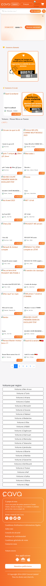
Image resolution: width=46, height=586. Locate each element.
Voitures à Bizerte (23, 451)
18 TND (42, 220)
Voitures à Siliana (23, 480)
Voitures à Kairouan (23, 435)
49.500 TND (18, 196)
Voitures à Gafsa (23, 476)
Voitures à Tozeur (23, 468)
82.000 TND (40, 360)
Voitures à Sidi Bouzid (23, 464)
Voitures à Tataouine (23, 443)
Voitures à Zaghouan (23, 431)
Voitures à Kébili (23, 426)
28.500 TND (18, 337)
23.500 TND (18, 243)
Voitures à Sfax (23, 422)
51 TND (42, 173)
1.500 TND (41, 266)
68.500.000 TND (39, 150)
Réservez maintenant (33, 27)
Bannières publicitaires (23, 566)
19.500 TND (18, 313)
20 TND (19, 360)
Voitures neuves (10, 551)
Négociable (41, 196)
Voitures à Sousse (23, 410)
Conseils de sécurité (12, 533)
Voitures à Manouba (23, 439)
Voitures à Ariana (23, 397)
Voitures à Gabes (23, 402)
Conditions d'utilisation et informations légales (23, 525)
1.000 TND (19, 266)
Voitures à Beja (23, 484)
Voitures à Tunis (23, 393)
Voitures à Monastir (23, 406)
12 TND (42, 313)
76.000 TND (16, 114)
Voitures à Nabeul (23, 414)
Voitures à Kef (23, 472)
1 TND (20, 150)
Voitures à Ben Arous (23, 389)
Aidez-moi (9, 529)
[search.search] (44, 11)
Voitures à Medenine (23, 418)
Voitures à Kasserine (23, 460)
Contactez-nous (11, 544)
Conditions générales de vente (16, 540)
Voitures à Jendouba (23, 447)
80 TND (42, 243)
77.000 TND (18, 220)
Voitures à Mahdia (23, 455)
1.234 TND (41, 290)
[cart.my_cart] (42, 4)
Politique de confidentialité (15, 536)
